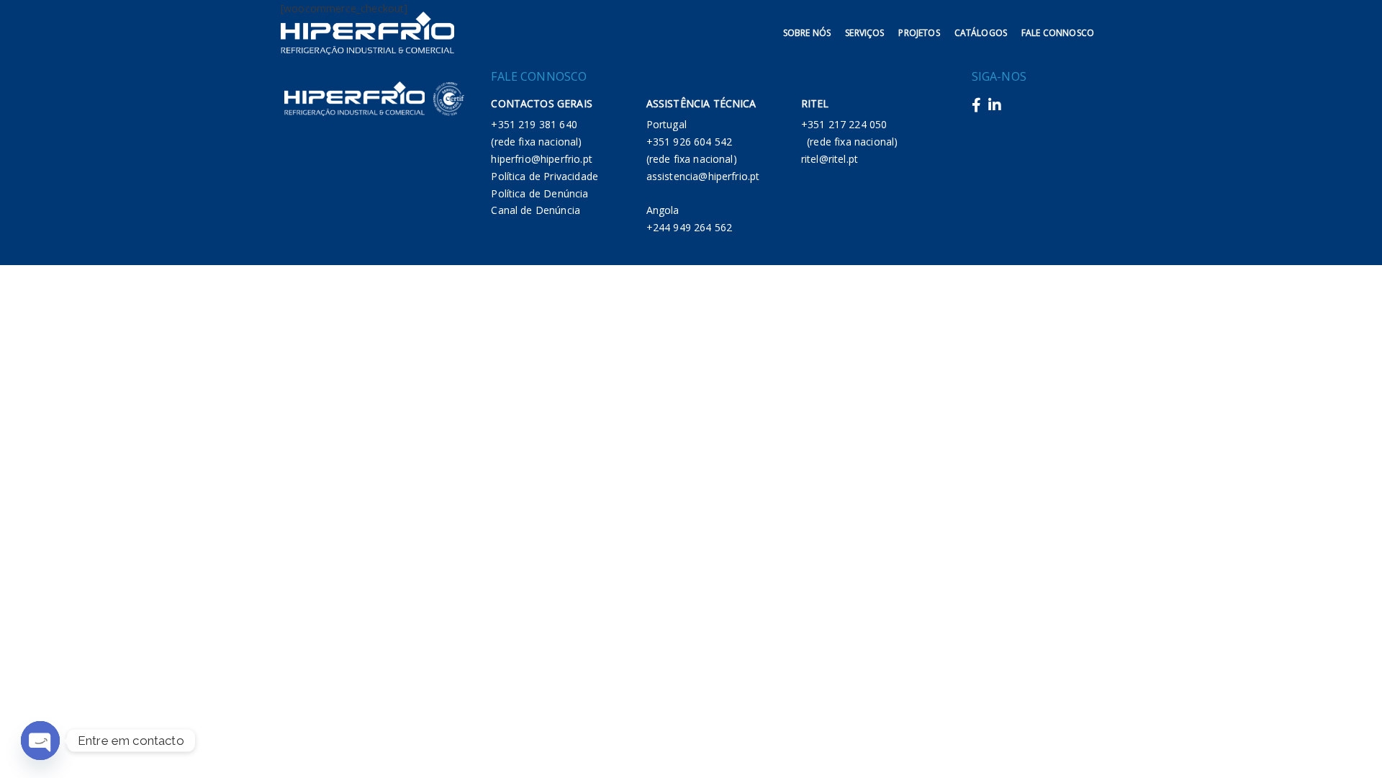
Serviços (864, 33)
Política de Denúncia (539, 193)
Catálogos (980, 33)
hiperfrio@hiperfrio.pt (541, 159)
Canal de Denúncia (535, 210)
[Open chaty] (40, 740)
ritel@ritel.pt (829, 159)
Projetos (918, 33)
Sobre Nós (807, 33)
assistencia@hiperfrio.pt (703, 176)
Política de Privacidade (544, 176)
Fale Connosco (1057, 33)
